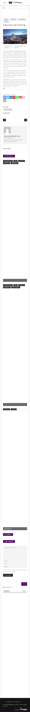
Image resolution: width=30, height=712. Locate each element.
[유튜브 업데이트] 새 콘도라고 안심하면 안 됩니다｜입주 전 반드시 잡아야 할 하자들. (18, 622)
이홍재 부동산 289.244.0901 (12, 136)
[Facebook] (4, 97)
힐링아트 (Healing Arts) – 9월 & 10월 (17, 634)
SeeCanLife (6, 409)
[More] (4, 100)
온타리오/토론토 (22, 19)
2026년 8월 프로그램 (14, 661)
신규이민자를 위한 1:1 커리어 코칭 (17, 647)
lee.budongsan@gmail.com (20, 46)
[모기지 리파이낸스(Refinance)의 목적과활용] (15, 221)
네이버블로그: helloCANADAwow (13, 701)
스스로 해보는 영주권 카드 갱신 (17, 640)
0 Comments (7, 47)
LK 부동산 (6, 19)
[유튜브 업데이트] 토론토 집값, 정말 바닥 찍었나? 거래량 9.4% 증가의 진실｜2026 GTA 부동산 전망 (15, 655)
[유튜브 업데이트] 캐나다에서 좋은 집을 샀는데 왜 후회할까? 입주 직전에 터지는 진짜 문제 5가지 (18, 689)
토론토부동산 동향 (8, 109)
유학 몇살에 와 (7, 528)
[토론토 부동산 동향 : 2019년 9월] (7, 130)
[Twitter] (7, 97)
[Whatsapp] (17, 97)
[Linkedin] (10, 97)
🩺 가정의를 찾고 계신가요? (16, 680)
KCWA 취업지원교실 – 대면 (16, 607)
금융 (15, 161)
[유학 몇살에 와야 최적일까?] (15, 469)
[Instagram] (20, 97)
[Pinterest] (14, 97)
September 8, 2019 (8, 46)
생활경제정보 (14, 163)
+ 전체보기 (24, 591)
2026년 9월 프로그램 (14, 600)
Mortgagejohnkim (8, 161)
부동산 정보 (13, 19)
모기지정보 (21, 161)
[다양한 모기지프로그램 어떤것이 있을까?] (15, 345)
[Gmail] (23, 97)
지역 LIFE (6, 21)
